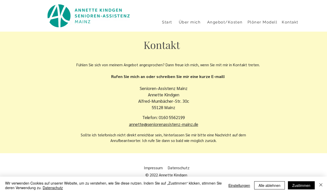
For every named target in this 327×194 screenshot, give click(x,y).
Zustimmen (301, 185)
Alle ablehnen (270, 185)
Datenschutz (180, 167)
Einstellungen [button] (239, 185)
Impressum (153, 167)
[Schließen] (321, 185)
